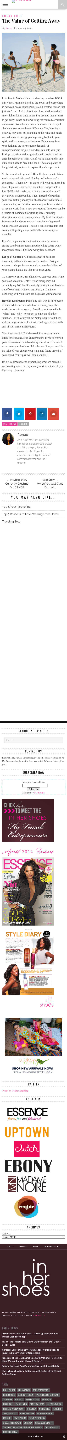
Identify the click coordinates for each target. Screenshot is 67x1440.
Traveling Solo (11, 521)
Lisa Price (7, 1404)
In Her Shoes (9, 1394)
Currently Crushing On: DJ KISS (17, 485)
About (10, 1246)
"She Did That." (10, 1413)
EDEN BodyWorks (40, 1390)
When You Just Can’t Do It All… (50, 485)
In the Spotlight (52, 1246)
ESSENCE (7, 1418)
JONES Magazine (27, 1413)
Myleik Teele (44, 1408)
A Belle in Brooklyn (12, 1422)
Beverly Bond (20, 1418)
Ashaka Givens (32, 1399)
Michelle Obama (10, 1432)
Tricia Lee (7, 1399)
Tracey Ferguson (37, 1418)
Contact (23, 1246)
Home (35, 1246)
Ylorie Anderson (44, 1413)
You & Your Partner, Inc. (16, 506)
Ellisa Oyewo (24, 1390)
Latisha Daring (55, 1404)
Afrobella (31, 1408)
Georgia (19, 1399)
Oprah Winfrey (51, 1427)
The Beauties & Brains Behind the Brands (22, 1427)
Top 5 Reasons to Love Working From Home (30, 514)
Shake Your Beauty (43, 1422)
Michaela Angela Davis (13, 1408)
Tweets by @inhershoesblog (15, 1090)
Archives (6, 1233)
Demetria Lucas (37, 1404)
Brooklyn (46, 1399)
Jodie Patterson (25, 1394)
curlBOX (28, 1422)
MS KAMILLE (39, 1315)
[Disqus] (33, 574)
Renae (9, 28)
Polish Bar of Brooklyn (47, 1394)
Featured (23, 423)
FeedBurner (39, 792)
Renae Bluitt (9, 1390)
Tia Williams (21, 1404)
